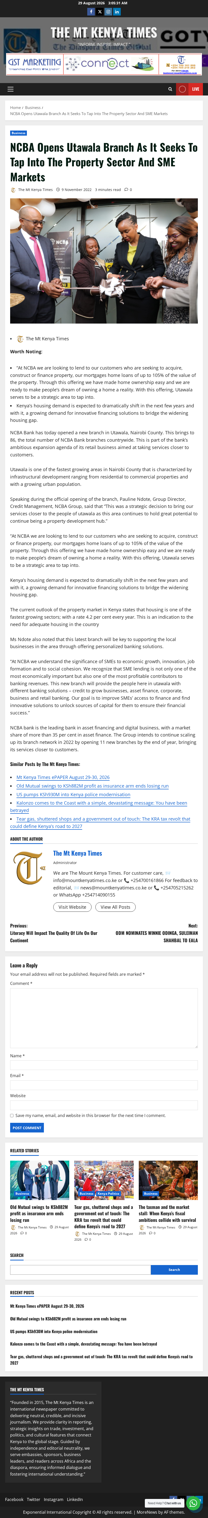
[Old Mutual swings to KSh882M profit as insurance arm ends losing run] (39, 1180)
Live (195, 89)
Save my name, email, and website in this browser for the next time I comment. (90, 1115)
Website (18, 1095)
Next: (157, 933)
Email (17, 1075)
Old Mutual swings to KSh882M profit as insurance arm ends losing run (92, 786)
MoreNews (147, 1512)
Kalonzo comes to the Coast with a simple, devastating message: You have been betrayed (83, 1344)
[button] (10, 89)
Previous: (53, 933)
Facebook (14, 1499)
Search (17, 1255)
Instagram (53, 1499)
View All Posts (115, 907)
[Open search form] (170, 89)
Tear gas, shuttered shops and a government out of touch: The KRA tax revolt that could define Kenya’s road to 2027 (103, 1216)
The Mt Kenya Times (104, 31)
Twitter (33, 1499)
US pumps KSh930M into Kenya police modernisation (73, 794)
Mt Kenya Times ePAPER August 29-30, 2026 (63, 777)
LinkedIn (75, 1499)
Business (18, 133)
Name (17, 1056)
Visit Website (72, 907)
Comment (21, 983)
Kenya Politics (108, 1193)
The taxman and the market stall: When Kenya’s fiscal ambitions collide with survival (167, 1213)
